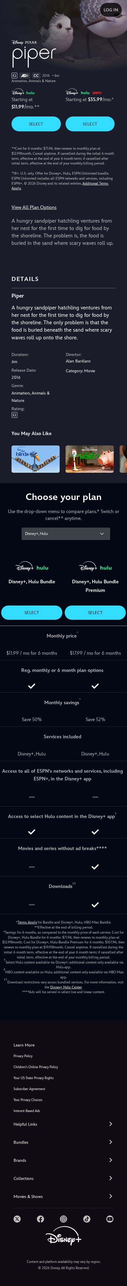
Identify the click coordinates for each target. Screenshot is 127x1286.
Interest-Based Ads (27, 1111)
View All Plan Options (34, 207)
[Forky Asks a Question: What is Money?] (90, 459)
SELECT (36, 124)
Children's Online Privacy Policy (36, 1067)
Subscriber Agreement (29, 1089)
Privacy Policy (23, 1056)
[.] (17, 1219)
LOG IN (111, 9)
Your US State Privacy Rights (33, 1078)
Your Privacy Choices (28, 1100)
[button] (63, 1124)
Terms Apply (27, 922)
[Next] (117, 458)
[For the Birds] (36, 459)
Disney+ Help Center (66, 987)
